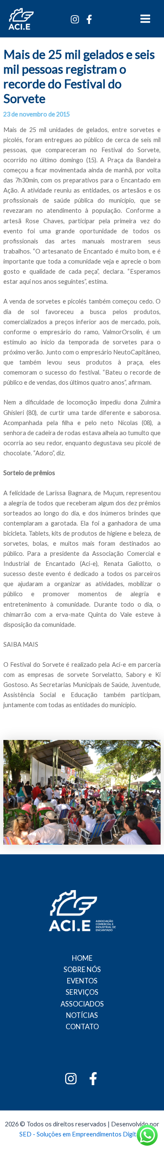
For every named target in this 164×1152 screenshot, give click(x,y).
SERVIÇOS (82, 992)
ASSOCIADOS (82, 1004)
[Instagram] (75, 19)
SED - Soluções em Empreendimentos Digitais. (82, 1134)
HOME (82, 958)
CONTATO (82, 1026)
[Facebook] (89, 19)
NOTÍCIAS (82, 1015)
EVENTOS (82, 981)
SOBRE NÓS (82, 969)
